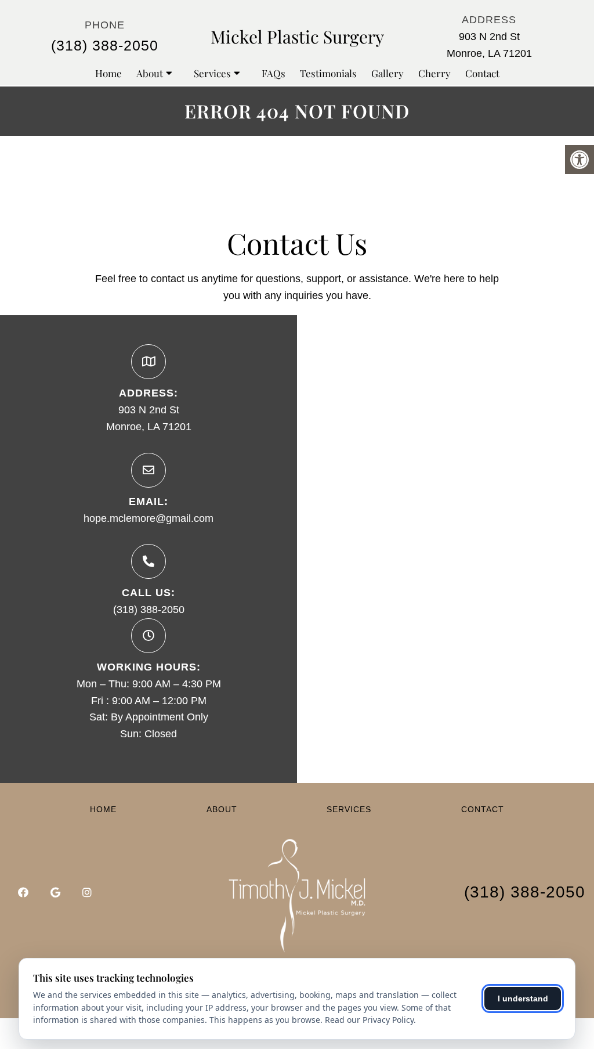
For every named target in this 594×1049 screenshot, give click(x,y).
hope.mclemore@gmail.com (148, 518)
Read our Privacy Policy (369, 1019)
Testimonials (328, 73)
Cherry (434, 73)
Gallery (387, 73)
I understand (523, 998)
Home (108, 73)
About (149, 73)
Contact (482, 73)
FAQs (273, 73)
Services (212, 73)
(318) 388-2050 (104, 45)
